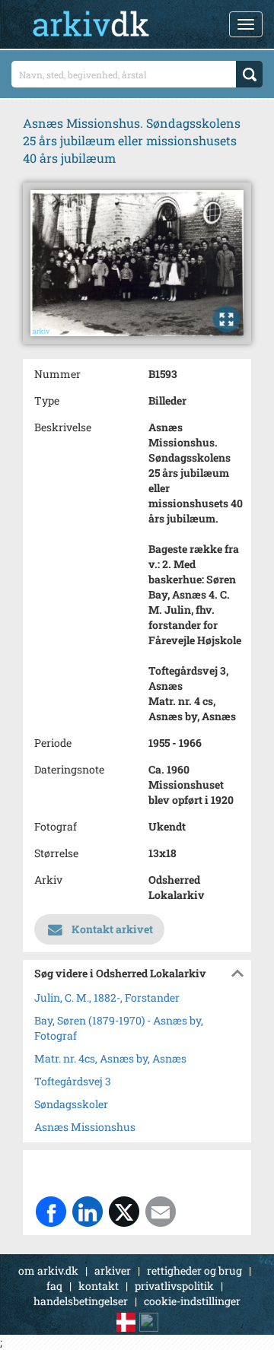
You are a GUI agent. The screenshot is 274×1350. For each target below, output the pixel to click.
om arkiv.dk (48, 1270)
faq (54, 1286)
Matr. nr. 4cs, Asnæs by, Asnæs (110, 1058)
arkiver (112, 1270)
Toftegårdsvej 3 (72, 1081)
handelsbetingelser (80, 1301)
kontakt (98, 1286)
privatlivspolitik (174, 1286)
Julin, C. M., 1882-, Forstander (107, 997)
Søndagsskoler (71, 1104)
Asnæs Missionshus (84, 1127)
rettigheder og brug (194, 1270)
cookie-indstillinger (192, 1301)
